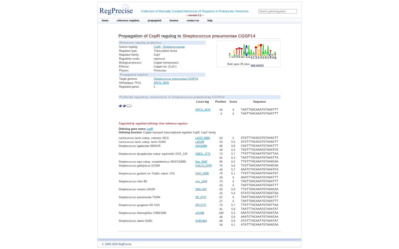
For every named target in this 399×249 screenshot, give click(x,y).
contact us (193, 20)
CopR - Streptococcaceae (169, 46)
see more (257, 65)
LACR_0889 (202, 138)
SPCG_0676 (161, 82)
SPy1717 (200, 205)
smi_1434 (201, 181)
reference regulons (128, 20)
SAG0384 (201, 145)
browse (174, 20)
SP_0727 (200, 197)
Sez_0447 (201, 161)
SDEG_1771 (202, 153)
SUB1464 (201, 220)
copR (150, 128)
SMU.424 (201, 189)
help (209, 20)
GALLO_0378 (203, 165)
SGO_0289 (202, 173)
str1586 (199, 213)
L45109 (199, 142)
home (105, 20)
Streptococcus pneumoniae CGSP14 (176, 78)
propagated (154, 20)
